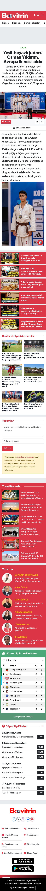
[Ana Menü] (42, 15)
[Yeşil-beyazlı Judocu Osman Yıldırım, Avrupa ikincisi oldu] (23, 105)
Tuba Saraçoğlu (23, 612)
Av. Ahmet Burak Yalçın (26, 575)
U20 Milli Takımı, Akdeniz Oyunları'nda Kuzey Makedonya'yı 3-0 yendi (11, 382)
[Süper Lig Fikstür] (42, 726)
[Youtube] (32, 819)
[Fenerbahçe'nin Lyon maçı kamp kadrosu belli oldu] (34, 396)
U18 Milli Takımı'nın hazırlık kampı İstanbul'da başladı (33, 380)
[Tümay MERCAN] (7, 628)
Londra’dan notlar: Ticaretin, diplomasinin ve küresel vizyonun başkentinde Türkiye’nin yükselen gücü (28, 617)
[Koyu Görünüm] (35, 15)
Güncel (5, 23)
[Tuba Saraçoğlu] (7, 615)
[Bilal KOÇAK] (7, 640)
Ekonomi (16, 23)
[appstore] (23, 862)
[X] (18, 819)
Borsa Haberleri (32, 23)
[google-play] (23, 869)
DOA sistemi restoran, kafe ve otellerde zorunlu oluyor (29, 604)
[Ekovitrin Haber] (15, 15)
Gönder (8, 448)
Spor (23, 48)
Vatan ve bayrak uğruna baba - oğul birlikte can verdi (29, 641)
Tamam (31, 888)
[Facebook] (14, 819)
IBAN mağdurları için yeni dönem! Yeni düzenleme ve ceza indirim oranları (27, 580)
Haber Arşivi (32, 853)
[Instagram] (23, 819)
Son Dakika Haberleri (13, 853)
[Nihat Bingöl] (7, 603)
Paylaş (7, 121)
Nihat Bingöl (21, 600)
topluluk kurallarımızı (25, 457)
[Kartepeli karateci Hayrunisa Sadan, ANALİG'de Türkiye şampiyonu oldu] (12, 396)
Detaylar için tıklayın (23, 717)
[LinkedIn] (28, 819)
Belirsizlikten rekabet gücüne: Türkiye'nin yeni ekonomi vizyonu (29, 592)
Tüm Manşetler (33, 844)
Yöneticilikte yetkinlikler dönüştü (26, 629)
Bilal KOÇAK (21, 637)
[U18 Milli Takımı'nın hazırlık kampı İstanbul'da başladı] (34, 370)
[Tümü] (42, 569)
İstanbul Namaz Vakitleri (10, 836)
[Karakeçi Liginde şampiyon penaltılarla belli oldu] (34, 346)
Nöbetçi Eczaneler (12, 829)
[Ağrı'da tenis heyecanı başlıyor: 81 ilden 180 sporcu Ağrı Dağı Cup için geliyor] (12, 346)
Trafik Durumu (32, 835)
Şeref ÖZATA (21, 587)
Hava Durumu (33, 829)
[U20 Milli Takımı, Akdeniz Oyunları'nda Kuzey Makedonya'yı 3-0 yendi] (12, 370)
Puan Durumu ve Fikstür (10, 845)
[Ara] (38, 15)
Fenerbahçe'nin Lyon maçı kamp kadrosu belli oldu (33, 406)
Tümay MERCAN (22, 625)
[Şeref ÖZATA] (7, 590)
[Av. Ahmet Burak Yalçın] (7, 578)
